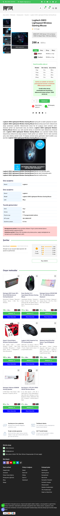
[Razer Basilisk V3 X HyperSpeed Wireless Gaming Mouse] (30, 283)
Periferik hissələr (46, 482)
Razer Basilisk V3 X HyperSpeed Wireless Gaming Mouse (29, 295)
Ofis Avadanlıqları (46, 489)
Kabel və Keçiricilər (47, 492)
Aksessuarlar (45, 485)
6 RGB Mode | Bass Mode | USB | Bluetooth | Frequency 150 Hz (11, 392)
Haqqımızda (6, 470)
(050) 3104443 (11, 1)
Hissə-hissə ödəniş (8, 475)
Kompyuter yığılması (8, 477)
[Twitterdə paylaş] (33, 113)
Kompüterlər (45, 475)
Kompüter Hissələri (47, 480)
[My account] (40, 8)
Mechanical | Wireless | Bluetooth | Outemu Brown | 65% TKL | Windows (11, 301)
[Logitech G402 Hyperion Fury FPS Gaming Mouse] (30, 330)
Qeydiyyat (25, 480)
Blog (4, 480)
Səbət (24, 470)
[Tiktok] (56, 2)
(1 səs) (37, 29)
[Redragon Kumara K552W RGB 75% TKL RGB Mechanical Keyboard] (48, 283)
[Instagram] (44, 2)
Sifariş (24, 475)
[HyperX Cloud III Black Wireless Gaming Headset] (11, 330)
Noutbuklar (45, 470)
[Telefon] (3, 509)
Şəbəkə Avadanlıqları (47, 487)
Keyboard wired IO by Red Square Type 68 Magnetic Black (47, 342)
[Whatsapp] (50, 2)
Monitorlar (44, 477)
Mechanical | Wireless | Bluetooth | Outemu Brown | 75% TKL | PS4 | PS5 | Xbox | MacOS (48, 301)
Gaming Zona (45, 472)
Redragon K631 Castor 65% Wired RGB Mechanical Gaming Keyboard (10, 295)
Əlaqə (4, 482)
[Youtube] (47, 2)
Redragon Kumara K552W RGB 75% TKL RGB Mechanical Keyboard (48, 295)
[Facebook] (42, 2)
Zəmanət (5, 472)
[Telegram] (53, 2)
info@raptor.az (27, 1)
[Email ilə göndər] (39, 113)
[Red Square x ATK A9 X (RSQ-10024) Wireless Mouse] (30, 377)
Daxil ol (24, 477)
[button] (27, 40)
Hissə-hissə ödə (11, 317)
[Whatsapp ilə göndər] (45, 113)
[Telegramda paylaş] (42, 113)
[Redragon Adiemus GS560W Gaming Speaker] (11, 377)
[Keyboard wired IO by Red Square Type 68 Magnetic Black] (48, 330)
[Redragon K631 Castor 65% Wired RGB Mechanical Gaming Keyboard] (11, 283)
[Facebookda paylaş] (36, 113)
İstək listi (24, 472)
